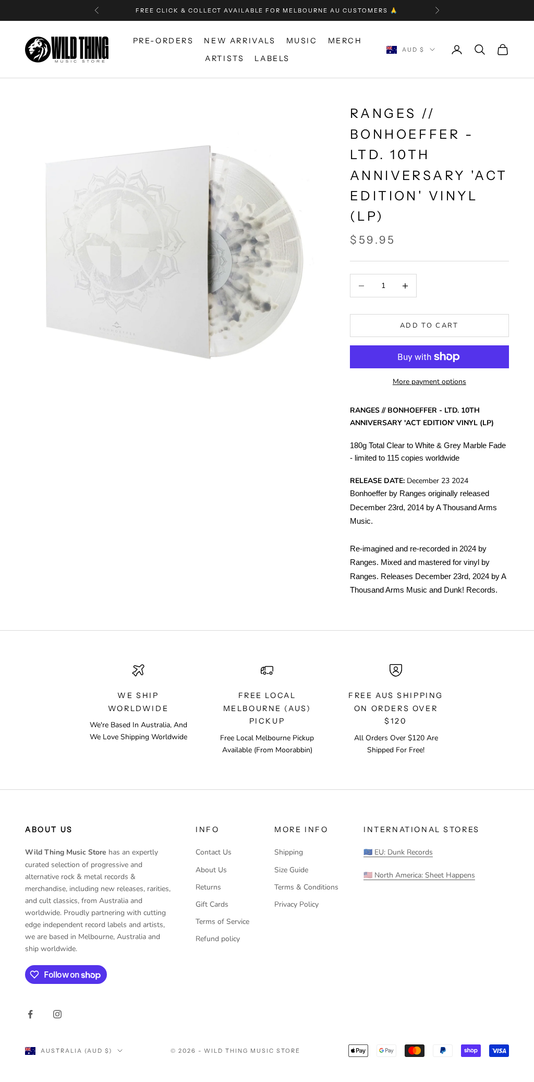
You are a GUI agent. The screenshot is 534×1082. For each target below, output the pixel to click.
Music (302, 40)
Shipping (288, 852)
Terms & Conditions (306, 887)
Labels (272, 58)
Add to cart (429, 325)
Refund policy (218, 939)
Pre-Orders (163, 40)
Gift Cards (212, 904)
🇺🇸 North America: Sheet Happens (419, 875)
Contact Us (214, 852)
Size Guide (291, 870)
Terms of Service (222, 922)
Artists (224, 58)
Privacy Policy (296, 904)
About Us (211, 870)
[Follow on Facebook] (30, 1014)
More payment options (429, 382)
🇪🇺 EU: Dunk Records (398, 852)
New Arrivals (239, 40)
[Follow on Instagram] (57, 1014)
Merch (345, 40)
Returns (208, 887)
